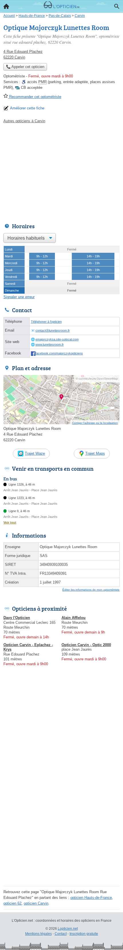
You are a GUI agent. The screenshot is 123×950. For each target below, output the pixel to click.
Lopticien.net (68, 929)
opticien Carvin (36, 903)
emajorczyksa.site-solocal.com (57, 339)
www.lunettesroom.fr (49, 344)
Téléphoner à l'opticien (46, 321)
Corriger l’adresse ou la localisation (95, 422)
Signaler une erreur (19, 297)
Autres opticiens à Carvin (24, 121)
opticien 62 (12, 903)
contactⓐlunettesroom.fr (52, 330)
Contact (61, 934)
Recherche (116, 6)
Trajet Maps (95, 453)
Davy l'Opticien (16, 618)
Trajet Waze (35, 453)
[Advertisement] (61, 822)
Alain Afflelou (73, 618)
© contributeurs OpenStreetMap (97, 378)
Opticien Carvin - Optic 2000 (86, 645)
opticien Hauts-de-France (91, 897)
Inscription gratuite (84, 934)
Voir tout (9, 522)
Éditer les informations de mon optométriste (91, 589)
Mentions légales (38, 934)
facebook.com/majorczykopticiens (59, 353)
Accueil (6, 6)
